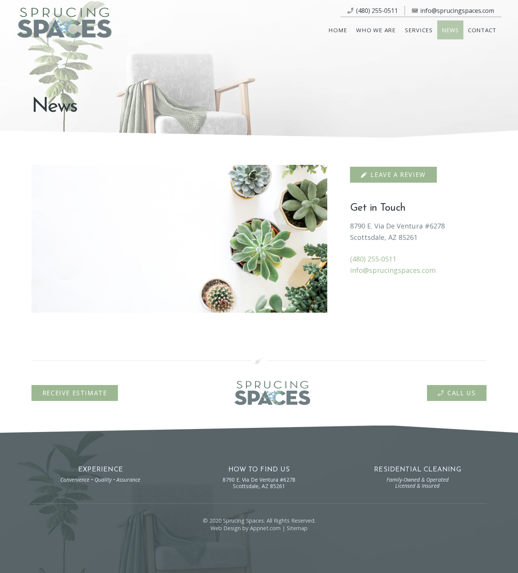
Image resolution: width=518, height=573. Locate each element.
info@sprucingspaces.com (393, 270)
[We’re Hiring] (179, 239)
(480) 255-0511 (373, 258)
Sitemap (297, 528)
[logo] (64, 23)
